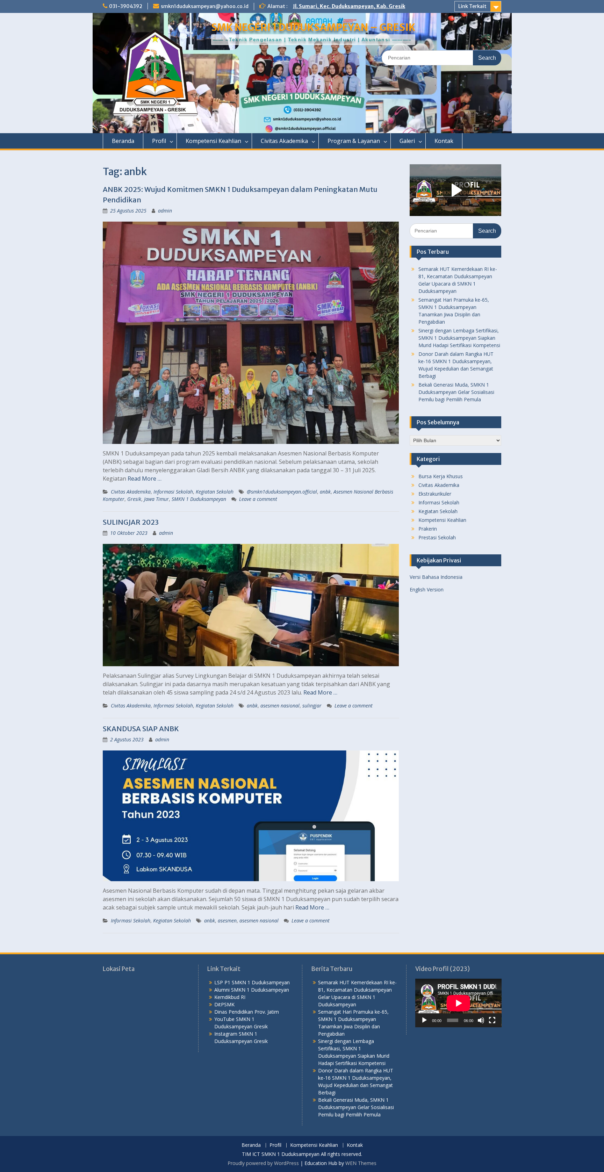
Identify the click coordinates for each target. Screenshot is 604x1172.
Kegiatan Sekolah (214, 491)
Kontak (443, 141)
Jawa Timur (156, 499)
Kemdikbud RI (229, 997)
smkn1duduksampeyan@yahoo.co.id (205, 6)
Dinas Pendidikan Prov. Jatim (246, 1011)
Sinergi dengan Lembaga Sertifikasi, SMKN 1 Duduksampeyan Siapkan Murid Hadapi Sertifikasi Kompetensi (459, 337)
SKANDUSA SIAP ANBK (141, 728)
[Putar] (424, 1020)
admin (165, 210)
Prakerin (427, 528)
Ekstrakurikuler (434, 493)
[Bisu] (480, 1020)
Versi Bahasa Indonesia (436, 577)
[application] (458, 1003)
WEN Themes (360, 1163)
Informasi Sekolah (173, 491)
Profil (159, 141)
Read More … (144, 478)
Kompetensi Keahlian (213, 141)
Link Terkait (472, 6)
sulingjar (312, 705)
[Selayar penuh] (492, 1020)
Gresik (134, 499)
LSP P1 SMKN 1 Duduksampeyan (252, 982)
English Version (427, 589)
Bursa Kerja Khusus (440, 476)
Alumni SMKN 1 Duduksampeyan (251, 989)
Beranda (123, 141)
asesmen (227, 920)
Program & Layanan (354, 141)
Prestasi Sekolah (437, 537)
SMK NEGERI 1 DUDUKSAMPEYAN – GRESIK (313, 27)
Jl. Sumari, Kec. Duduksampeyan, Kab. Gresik (349, 6)
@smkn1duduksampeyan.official (282, 491)
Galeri (407, 141)
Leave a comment (258, 499)
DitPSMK (224, 1004)
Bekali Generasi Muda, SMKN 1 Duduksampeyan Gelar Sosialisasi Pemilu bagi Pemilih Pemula (456, 392)
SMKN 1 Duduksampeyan (199, 499)
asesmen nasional (280, 705)
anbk (325, 491)
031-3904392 (125, 6)
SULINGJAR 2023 (131, 522)
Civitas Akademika (284, 141)
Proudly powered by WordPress (263, 1163)
